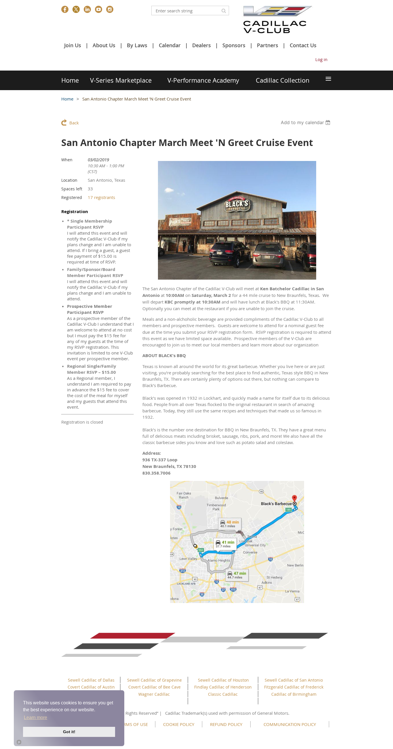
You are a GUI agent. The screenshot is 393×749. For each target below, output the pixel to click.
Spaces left (71, 188)
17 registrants (101, 197)
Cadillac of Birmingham (293, 694)
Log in (321, 59)
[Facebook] (64, 9)
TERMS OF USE (133, 724)
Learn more (35, 717)
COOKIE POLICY (178, 724)
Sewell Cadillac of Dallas (91, 680)
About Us (104, 45)
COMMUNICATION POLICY (290, 724)
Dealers (201, 45)
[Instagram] (109, 9)
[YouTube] (98, 9)
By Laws (137, 45)
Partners (267, 45)
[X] (76, 9)
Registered (71, 197)
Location (69, 180)
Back (74, 123)
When (67, 159)
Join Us (72, 45)
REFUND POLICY (226, 724)
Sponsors (233, 45)
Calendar (170, 45)
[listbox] (306, 122)
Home (67, 99)
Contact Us (303, 45)
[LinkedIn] (87, 9)
